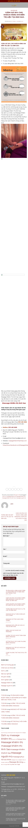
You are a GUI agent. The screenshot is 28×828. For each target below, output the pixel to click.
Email (5, 556)
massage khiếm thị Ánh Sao (9, 498)
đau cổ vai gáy (4, 764)
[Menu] (2, 5)
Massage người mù (21, 498)
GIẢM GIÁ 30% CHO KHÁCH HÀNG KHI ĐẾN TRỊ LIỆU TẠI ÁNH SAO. (15, 604)
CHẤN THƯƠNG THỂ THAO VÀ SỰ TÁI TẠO (16, 653)
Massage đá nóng (16, 762)
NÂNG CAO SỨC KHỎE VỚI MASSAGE (13, 631)
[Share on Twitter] (12, 489)
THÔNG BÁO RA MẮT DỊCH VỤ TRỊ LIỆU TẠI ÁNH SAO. (7, 516)
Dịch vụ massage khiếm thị (9, 496)
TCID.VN (3, 695)
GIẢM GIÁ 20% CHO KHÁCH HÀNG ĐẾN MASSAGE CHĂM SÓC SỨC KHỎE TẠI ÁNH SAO (21, 516)
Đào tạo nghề (5, 674)
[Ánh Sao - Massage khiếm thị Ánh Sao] (14, 5)
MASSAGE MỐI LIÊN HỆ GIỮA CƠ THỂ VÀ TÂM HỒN (15, 626)
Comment (8, 655)
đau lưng (9, 764)
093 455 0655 (16, 1)
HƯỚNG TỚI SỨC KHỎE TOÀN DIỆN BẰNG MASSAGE (16, 636)
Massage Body (21, 739)
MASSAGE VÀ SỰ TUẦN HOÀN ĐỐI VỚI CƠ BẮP (15, 614)
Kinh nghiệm (5, 679)
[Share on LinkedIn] (21, 489)
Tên (4, 549)
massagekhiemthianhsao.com (17, 441)
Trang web (6, 563)
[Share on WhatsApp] (7, 489)
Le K (22, 21)
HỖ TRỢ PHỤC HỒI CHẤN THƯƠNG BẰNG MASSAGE (16, 642)
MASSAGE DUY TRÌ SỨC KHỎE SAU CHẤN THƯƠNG (16, 648)
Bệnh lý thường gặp (7, 665)
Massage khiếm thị (20, 496)
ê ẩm (24, 762)
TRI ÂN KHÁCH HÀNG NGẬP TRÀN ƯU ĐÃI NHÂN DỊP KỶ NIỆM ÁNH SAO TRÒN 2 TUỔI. (15, 592)
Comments (8, 594)
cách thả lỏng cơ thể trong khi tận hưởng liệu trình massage (13, 732)
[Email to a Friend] (15, 489)
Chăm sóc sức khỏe (7, 668)
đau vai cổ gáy (16, 764)
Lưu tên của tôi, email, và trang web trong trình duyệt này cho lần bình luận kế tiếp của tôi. (13, 573)
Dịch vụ (3, 671)
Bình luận (6, 536)
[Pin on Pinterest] (18, 489)
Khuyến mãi (14, 10)
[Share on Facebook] (9, 489)
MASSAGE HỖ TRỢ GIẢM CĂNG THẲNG (14, 620)
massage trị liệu (14, 759)
